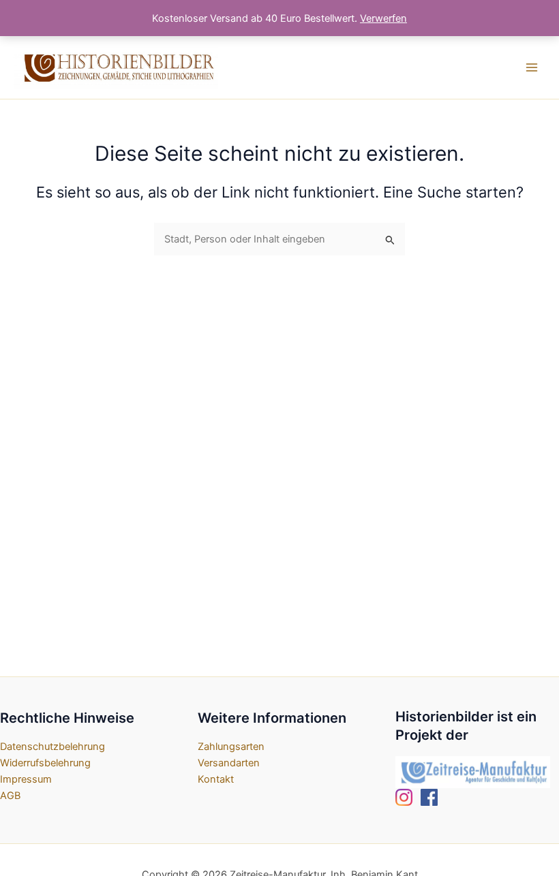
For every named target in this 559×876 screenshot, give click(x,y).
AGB (10, 795)
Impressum (26, 779)
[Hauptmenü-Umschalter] (531, 67)
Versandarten (229, 763)
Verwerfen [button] (383, 18)
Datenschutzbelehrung (52, 746)
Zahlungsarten (231, 746)
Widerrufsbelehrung (45, 763)
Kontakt (216, 779)
